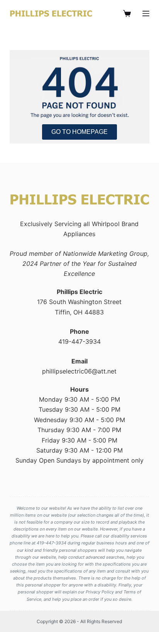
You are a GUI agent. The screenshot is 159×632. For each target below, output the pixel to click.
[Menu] (145, 13)
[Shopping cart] (127, 13)
